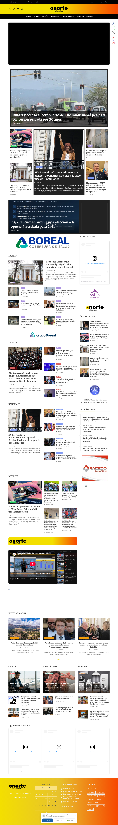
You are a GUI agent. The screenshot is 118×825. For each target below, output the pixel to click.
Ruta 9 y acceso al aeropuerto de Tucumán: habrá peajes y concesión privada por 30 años (66, 292)
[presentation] (9, 639)
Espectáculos (48, 673)
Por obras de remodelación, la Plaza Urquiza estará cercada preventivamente (65, 321)
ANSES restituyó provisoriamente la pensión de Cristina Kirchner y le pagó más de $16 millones (57, 175)
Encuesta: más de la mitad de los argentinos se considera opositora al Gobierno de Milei (66, 368)
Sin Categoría (92, 806)
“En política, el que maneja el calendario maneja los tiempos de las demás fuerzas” (66, 380)
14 (49, 798)
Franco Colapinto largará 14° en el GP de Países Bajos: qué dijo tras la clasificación (20, 154)
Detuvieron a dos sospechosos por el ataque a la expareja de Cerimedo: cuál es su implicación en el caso (66, 443)
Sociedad (89, 16)
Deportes (80, 16)
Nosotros (92, 2)
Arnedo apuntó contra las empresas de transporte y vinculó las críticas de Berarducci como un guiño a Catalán (65, 353)
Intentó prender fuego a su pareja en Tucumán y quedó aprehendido (97, 153)
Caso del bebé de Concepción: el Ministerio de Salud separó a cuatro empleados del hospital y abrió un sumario (31, 322)
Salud (96, 802)
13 (46, 798)
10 (36, 798)
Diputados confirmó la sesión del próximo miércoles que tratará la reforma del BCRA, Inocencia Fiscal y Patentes (23, 377)
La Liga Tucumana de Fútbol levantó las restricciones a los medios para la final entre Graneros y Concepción (51, 525)
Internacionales (68, 16)
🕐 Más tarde (59, 820)
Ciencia (13, 673)
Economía (91, 792)
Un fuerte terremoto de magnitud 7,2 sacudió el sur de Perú (24, 644)
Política (28, 16)
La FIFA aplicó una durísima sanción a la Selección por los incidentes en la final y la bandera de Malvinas (69, 524)
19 (42, 802)
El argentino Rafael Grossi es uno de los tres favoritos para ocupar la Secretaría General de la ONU (66, 429)
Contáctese (99, 2)
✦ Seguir (47, 820)
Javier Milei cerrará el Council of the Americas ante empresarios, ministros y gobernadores (66, 393)
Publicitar (106, 2)
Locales (36, 16)
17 (36, 802)
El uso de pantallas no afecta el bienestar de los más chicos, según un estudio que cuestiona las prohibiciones (99, 713)
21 (49, 802)
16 (55, 798)
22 (52, 802)
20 (46, 802)
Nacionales (55, 16)
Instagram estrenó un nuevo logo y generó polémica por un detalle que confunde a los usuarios (30, 712)
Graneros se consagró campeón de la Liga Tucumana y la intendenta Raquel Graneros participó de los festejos (51, 498)
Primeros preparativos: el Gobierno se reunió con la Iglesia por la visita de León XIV (93, 645)
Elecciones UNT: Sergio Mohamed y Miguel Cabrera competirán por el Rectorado (20, 188)
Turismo (90, 809)
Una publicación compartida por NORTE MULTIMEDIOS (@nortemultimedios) (31, 771)
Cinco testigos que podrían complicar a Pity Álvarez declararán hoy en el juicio (64, 709)
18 (39, 802)
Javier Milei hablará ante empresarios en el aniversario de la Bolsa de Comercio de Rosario (66, 457)
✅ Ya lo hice (70, 820)
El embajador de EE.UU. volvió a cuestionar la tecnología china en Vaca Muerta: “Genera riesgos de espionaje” (96, 187)
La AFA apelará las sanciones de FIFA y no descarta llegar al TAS (69, 495)
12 (42, 798)
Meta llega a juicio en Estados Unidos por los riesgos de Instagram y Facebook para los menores (59, 645)
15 (52, 798)
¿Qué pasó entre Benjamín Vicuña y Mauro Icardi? (64, 697)
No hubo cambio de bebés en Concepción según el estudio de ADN (31, 304)
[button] (58, 659)
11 (39, 798)
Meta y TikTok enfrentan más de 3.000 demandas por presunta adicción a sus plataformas (30, 699)
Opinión (45, 16)
